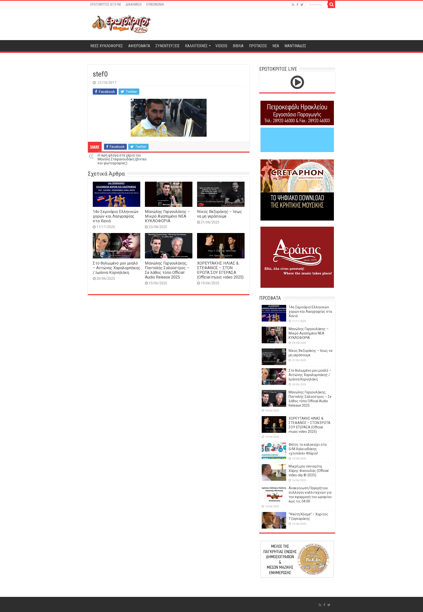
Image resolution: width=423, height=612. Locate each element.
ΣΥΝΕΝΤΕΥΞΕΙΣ (167, 46)
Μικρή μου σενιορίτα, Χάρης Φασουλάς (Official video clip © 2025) (309, 470)
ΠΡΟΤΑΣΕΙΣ (258, 46)
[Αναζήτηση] (331, 4)
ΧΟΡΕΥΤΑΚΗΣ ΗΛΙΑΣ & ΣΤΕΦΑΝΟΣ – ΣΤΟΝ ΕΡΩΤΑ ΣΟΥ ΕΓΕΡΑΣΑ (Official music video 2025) (220, 270)
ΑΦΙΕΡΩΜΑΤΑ (139, 46)
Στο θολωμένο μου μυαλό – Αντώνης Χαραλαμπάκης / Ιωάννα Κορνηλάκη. (116, 268)
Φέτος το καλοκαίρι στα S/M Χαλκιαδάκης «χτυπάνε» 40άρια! (308, 449)
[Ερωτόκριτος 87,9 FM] (121, 24)
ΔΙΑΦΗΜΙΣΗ (133, 4)
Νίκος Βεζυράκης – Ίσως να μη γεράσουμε (219, 214)
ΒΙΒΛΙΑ (238, 46)
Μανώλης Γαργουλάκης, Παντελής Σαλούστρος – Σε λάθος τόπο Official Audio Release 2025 (167, 270)
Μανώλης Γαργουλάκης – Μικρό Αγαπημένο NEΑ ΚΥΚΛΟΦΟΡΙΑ (167, 216)
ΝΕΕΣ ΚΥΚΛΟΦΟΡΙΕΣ (106, 46)
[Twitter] (302, 5)
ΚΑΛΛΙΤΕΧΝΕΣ (196, 46)
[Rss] (293, 5)
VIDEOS (221, 46)
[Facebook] (297, 5)
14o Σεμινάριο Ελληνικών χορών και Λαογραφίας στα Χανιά (116, 216)
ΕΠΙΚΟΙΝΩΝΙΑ (155, 4)
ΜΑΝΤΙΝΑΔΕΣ (295, 46)
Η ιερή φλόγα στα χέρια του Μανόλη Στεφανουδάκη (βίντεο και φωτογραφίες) (122, 157)
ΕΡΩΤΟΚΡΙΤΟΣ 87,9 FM (105, 4)
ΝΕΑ (275, 46)
